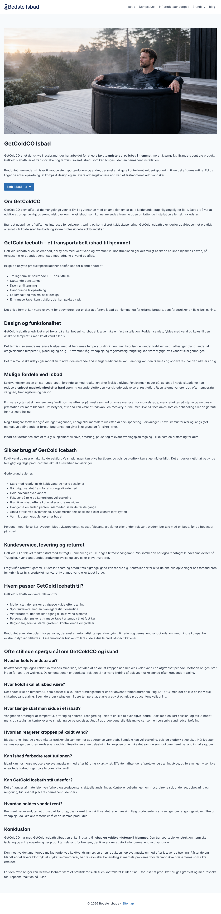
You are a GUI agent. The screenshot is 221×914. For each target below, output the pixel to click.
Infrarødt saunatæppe (174, 6)
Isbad (131, 6)
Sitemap (128, 903)
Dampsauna (147, 6)
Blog (212, 6)
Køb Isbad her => (19, 186)
